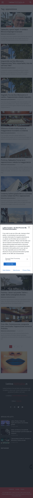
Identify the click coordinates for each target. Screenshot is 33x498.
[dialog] (16, 249)
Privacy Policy (26, 270)
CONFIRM (9, 264)
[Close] (29, 228)
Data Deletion (6, 270)
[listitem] (16, 259)
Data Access (16, 270)
